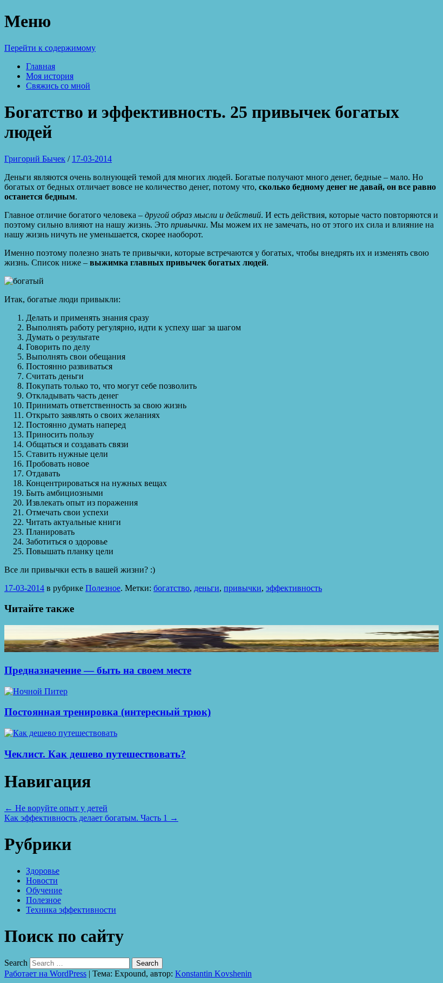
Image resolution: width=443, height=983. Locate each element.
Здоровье (42, 870)
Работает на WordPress (45, 973)
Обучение (44, 890)
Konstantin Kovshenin (213, 973)
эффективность (294, 588)
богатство (171, 588)
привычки (242, 588)
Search (16, 962)
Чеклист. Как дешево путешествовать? (95, 754)
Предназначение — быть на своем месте (97, 670)
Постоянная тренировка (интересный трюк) (107, 712)
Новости (42, 880)
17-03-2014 (92, 158)
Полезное (102, 588)
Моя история (49, 76)
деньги (206, 588)
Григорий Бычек (34, 158)
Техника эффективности (71, 909)
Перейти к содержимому (50, 47)
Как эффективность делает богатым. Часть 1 (91, 817)
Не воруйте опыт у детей (56, 808)
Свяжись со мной (58, 85)
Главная (40, 66)
